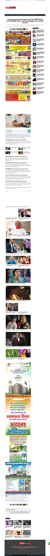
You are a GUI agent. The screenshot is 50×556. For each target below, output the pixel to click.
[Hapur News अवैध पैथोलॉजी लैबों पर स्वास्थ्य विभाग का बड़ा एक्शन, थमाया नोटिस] (9, 522)
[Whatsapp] (38, 0)
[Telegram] (22, 29)
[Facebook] (39, 0)
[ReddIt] (19, 29)
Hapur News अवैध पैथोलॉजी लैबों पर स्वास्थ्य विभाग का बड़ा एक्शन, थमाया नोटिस (9, 527)
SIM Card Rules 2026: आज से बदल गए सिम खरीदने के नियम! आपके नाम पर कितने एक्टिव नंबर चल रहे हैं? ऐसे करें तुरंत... (40, 75)
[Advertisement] (31, 8)
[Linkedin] (17, 29)
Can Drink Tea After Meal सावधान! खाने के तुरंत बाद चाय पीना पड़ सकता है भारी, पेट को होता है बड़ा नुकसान (18, 537)
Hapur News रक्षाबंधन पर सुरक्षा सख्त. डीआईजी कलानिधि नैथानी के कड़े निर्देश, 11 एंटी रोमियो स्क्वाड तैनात (40, 49)
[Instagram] (41, 0)
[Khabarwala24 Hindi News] (10, 7)
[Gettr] (26, 29)
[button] (44, 15)
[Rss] (37, 0)
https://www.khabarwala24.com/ (14, 510)
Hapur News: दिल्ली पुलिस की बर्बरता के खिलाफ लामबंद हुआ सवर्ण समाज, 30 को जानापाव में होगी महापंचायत (40, 88)
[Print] (20, 29)
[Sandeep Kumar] (8, 511)
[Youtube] (44, 0)
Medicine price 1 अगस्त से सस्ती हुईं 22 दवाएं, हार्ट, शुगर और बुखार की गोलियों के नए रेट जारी (9, 537)
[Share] (49, 544)
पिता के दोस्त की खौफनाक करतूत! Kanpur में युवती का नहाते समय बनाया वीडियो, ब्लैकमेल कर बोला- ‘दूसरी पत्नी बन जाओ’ (40, 79)
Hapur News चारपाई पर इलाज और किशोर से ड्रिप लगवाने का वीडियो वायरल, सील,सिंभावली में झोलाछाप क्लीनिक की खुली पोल (18, 527)
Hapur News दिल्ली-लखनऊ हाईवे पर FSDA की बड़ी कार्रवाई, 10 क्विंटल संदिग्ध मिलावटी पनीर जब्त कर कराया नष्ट (40, 35)
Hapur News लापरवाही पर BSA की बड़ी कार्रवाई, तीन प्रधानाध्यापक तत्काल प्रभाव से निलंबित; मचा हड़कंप (40, 62)
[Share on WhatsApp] (49, 542)
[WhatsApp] (15, 29)
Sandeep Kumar (13, 509)
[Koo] (27, 29)
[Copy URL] (24, 29)
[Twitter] (40, 0)
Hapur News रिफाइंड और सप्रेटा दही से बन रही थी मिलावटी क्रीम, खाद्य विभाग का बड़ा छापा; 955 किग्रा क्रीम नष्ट (40, 57)
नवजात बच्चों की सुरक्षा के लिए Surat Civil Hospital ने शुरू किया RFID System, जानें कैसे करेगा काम (26, 537)
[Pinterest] (43, 0)
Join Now (29, 130)
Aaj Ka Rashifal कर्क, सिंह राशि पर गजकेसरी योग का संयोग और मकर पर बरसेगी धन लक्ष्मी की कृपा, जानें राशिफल (40, 44)
